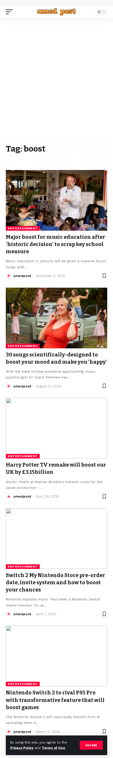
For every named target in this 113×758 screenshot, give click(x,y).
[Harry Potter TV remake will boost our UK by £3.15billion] (56, 428)
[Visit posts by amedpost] (9, 276)
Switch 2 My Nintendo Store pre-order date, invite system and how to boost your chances (55, 582)
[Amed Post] (56, 11)
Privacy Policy (21, 748)
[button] (91, 745)
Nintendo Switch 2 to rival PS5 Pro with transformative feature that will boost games (55, 699)
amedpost (22, 276)
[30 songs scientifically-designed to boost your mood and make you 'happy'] (56, 318)
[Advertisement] (56, 77)
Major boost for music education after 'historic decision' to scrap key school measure (55, 244)
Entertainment (23, 228)
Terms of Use (53, 748)
